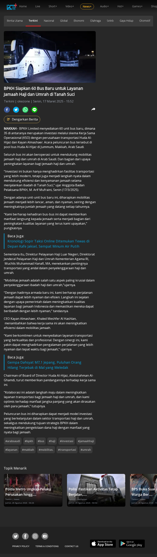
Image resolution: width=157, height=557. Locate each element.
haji (18, 159)
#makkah (28, 449)
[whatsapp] (25, 110)
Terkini (33, 20)
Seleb (110, 20)
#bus (41, 441)
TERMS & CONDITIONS (47, 546)
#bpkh (29, 441)
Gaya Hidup (126, 20)
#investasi (66, 441)
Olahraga (95, 20)
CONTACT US (71, 546)
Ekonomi (79, 20)
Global (64, 20)
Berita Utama (15, 20)
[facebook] (7, 110)
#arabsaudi (12, 441)
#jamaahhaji (86, 441)
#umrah (86, 449)
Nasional (49, 20)
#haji (52, 441)
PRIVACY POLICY (20, 546)
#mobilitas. (46, 449)
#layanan (11, 449)
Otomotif (144, 20)
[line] (34, 110)
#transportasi (67, 449)
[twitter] (16, 110)
